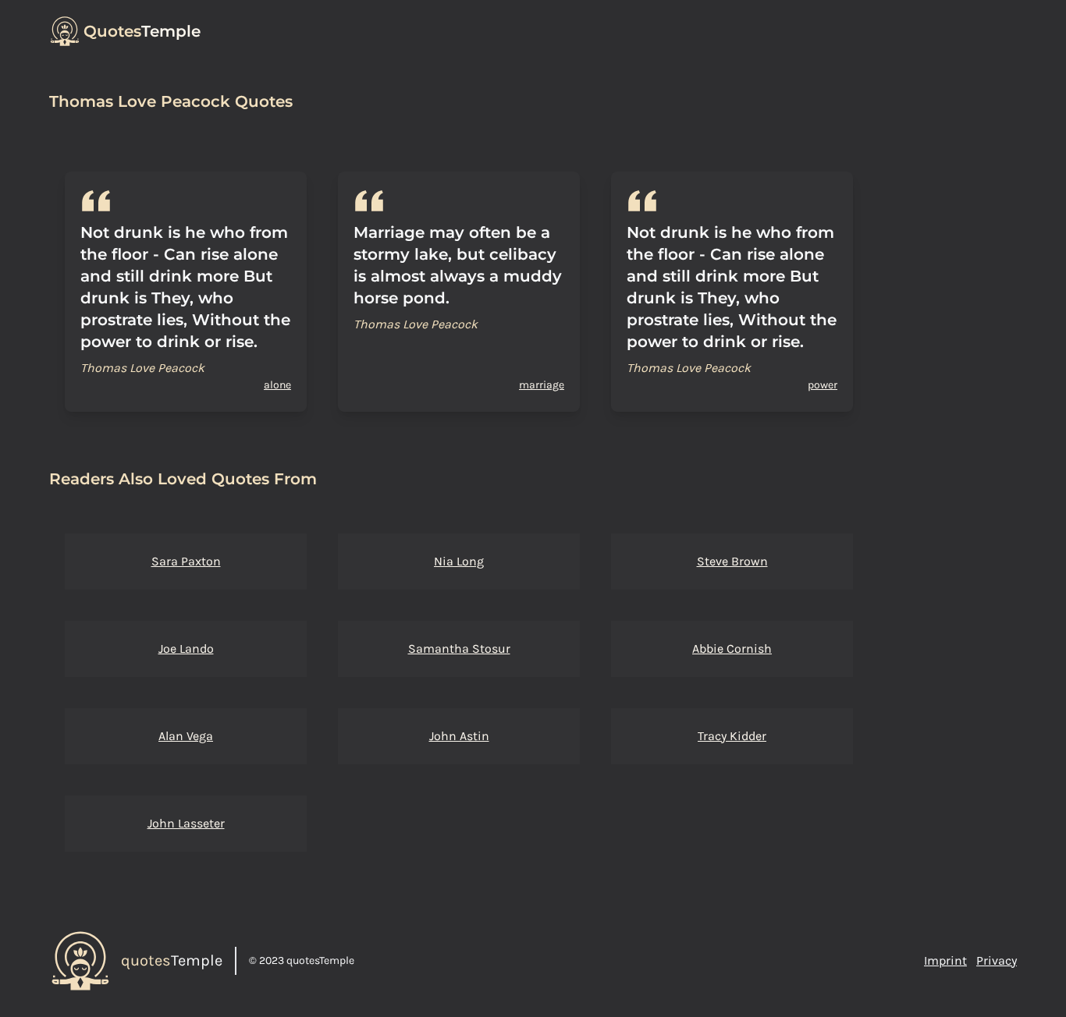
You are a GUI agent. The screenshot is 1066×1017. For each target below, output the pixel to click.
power (822, 385)
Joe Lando (186, 648)
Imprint (945, 960)
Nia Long (459, 561)
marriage (541, 385)
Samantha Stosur (459, 648)
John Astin (459, 735)
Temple (142, 31)
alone (277, 385)
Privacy (996, 960)
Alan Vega (185, 735)
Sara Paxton (186, 561)
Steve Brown (732, 561)
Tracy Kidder (732, 735)
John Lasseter (186, 823)
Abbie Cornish (732, 648)
